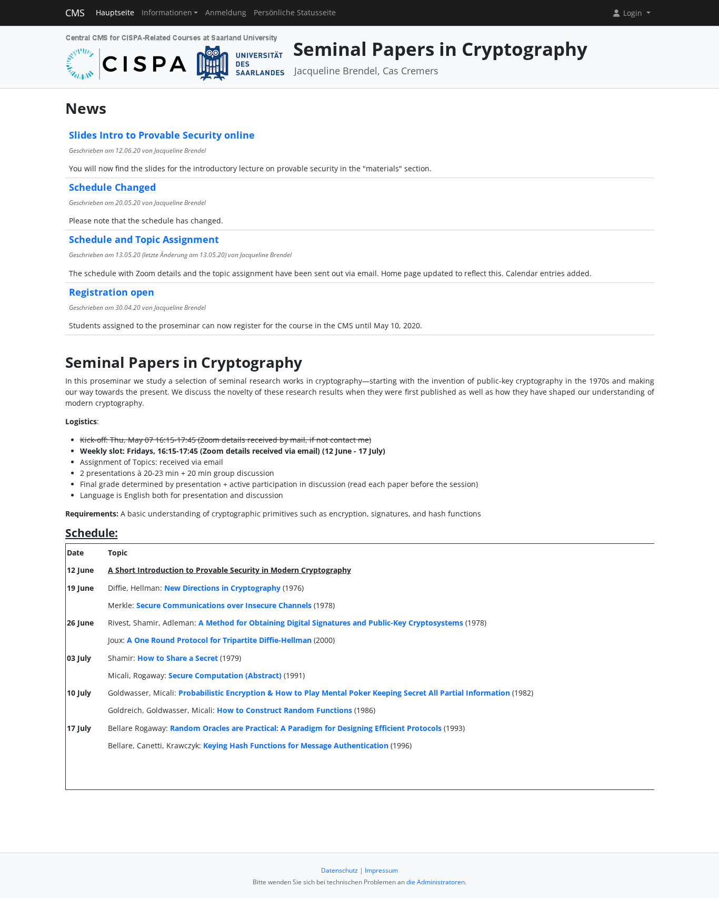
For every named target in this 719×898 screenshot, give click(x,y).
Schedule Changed (112, 187)
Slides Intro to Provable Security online (162, 135)
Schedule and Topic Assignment (144, 239)
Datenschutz (339, 870)
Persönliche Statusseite (295, 12)
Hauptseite (115, 12)
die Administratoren (435, 881)
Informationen (167, 12)
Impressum (381, 870)
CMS (75, 12)
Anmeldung (225, 12)
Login (632, 13)
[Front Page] (175, 56)
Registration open (111, 292)
